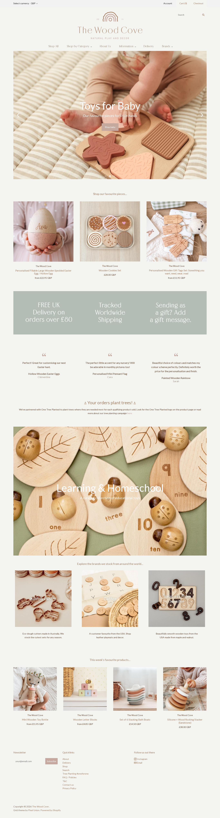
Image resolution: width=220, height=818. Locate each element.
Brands (166, 46)
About (65, 759)
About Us (105, 46)
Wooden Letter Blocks (85, 720)
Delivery (148, 46)
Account (167, 3)
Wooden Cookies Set (110, 271)
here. (129, 413)
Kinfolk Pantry (43, 599)
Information (126, 46)
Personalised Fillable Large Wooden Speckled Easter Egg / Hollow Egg (43, 273)
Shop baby (14, 127)
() (183, 3)
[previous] (18, 115)
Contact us (68, 785)
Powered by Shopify (50, 810)
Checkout (198, 3)
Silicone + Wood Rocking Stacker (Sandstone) (184, 722)
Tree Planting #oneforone (75, 774)
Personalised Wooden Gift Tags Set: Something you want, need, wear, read (176, 273)
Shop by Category (78, 46)
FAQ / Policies (69, 778)
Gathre (110, 599)
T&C (64, 781)
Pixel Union (33, 810)
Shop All (53, 46)
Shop (65, 767)
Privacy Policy (69, 789)
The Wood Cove (43, 267)
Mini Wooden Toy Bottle (35, 720)
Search (65, 770)
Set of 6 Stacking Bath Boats (135, 720)
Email (139, 763)
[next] (201, 115)
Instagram (142, 759)
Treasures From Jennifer (177, 599)
